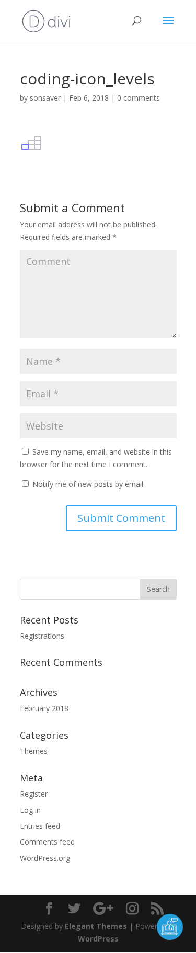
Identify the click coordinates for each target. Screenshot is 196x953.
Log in (30, 810)
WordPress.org (45, 858)
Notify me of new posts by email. (88, 484)
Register (34, 794)
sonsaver (45, 98)
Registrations (42, 636)
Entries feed (40, 826)
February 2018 (44, 708)
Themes (34, 751)
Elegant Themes (96, 926)
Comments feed (47, 842)
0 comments (138, 98)
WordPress (98, 939)
